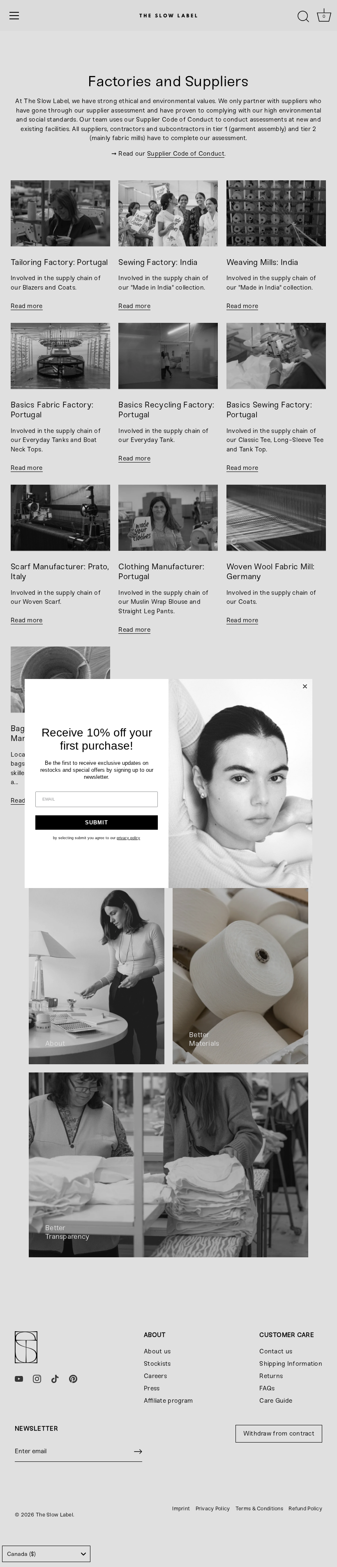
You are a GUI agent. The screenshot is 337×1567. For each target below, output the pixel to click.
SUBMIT (96, 822)
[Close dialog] (305, 686)
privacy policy (128, 838)
